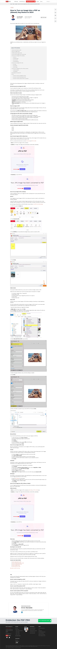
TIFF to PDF (34, 140)
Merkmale (16, 1)
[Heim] (8, 1)
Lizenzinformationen (42, 628)
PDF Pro (16, 628)
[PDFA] (17, 642)
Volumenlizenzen (32, 633)
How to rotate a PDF (16, 565)
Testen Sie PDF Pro (29, 1)
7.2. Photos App (15, 71)
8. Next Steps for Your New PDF (16, 72)
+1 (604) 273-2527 (8, 628)
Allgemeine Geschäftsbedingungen (42, 631)
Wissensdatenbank (32, 628)
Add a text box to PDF (16, 566)
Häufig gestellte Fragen (33, 630)
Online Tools (17, 629)
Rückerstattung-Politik (42, 635)
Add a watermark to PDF (16, 561)
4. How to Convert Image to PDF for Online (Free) (19, 54)
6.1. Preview (14, 64)
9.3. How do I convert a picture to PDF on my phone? (20, 78)
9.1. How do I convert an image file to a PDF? (19, 75)
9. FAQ (12, 74)
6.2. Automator (15, 65)
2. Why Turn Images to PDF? (16, 51)
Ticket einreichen (32, 629)
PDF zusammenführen (19, 630)
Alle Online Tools (17, 635)
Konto (41, 1)
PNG (29, 140)
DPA (39, 629)
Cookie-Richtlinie (41, 633)
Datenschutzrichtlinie (42, 634)
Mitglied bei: (17, 641)
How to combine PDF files (17, 564)
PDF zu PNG (18, 633)
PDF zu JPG (17, 634)
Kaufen (37, 1)
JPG (27, 140)
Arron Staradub (20, 16)
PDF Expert (17, 478)
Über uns (16, 640)
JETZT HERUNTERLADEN (43, 620)
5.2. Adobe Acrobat (15, 58)
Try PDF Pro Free (17, 568)
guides (12, 7)
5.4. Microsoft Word (16, 61)
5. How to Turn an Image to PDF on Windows (18, 55)
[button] (49, 1)
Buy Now (11, 568)
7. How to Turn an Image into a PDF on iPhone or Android (20, 68)
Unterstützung (22, 1)
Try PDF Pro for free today (38, 204)
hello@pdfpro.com (8, 633)
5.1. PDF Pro (14, 57)
